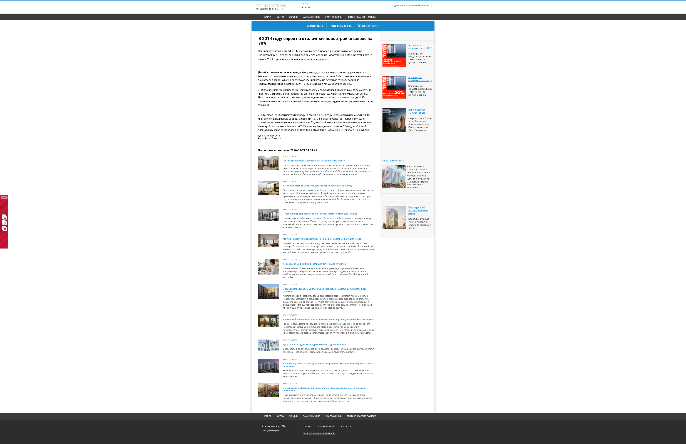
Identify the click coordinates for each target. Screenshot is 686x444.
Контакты (346, 426)
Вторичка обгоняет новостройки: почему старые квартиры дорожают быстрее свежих (328, 319)
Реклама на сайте (327, 426)
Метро (280, 17)
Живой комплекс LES (393, 160)
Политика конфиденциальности (319, 433)
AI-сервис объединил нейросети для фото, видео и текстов (314, 264)
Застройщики (333, 17)
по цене (361, 17)
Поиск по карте (370, 26)
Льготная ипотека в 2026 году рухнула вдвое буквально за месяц (317, 185)
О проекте (307, 426)
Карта (267, 17)
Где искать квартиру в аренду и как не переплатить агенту (314, 160)
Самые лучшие (311, 17)
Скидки (293, 17)
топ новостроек (271, 5)
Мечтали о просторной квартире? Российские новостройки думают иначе (322, 239)
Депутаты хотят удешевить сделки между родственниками (314, 344)
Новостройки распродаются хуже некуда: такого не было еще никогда (320, 214)
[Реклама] (4, 248)
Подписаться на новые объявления (410, 5)
